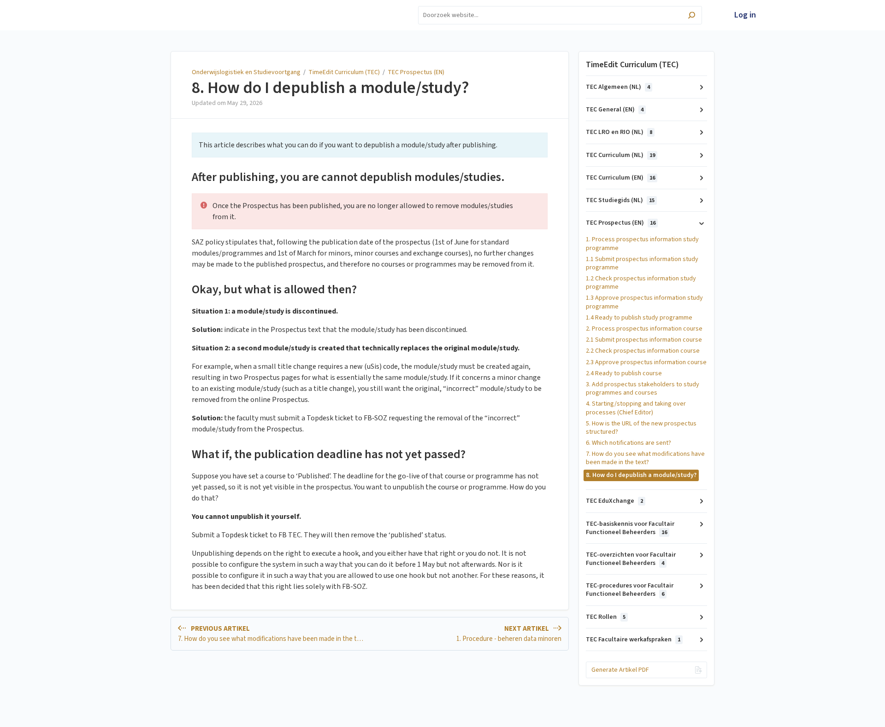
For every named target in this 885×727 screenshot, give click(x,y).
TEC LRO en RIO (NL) (619, 132)
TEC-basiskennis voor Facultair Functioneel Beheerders (630, 528)
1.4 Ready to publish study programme (639, 317)
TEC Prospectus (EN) (416, 72)
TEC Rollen (605, 617)
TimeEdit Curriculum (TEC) (344, 72)
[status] (370, 145)
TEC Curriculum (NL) (620, 155)
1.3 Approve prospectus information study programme (644, 302)
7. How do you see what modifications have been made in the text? (645, 458)
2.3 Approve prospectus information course (646, 362)
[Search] (691, 16)
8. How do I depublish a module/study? (330, 88)
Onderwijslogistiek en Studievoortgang (246, 72)
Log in (745, 15)
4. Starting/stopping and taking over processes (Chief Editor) (636, 408)
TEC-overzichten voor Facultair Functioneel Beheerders (631, 559)
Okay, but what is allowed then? (274, 289)
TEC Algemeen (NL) (618, 87)
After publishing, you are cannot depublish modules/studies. (348, 177)
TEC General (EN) (614, 109)
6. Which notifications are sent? (628, 443)
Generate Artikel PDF (620, 670)
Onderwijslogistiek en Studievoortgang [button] (170, 10)
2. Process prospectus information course (644, 328)
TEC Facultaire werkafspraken (633, 639)
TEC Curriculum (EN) (620, 177)
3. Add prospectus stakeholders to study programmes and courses (642, 388)
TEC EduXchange (614, 501)
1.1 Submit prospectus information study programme (642, 263)
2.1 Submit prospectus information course (644, 339)
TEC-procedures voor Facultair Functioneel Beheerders (629, 590)
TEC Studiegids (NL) (620, 200)
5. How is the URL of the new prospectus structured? (641, 427)
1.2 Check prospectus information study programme (641, 282)
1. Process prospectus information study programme (642, 243)
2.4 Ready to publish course (624, 373)
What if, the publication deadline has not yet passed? (329, 454)
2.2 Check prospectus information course (643, 350)
